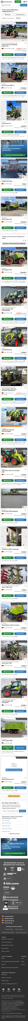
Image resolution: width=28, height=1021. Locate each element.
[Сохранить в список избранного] (25, 43)
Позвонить (21, 54)
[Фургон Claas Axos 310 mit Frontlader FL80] (14, 458)
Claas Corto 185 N (6, 823)
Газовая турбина (9, 929)
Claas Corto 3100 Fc (7, 828)
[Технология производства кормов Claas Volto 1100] (14, 650)
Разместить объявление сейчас (14, 155)
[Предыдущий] (2, 32)
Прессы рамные (19, 929)
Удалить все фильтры (9, 18)
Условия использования (20, 1017)
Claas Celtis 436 (6, 820)
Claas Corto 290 (6, 825)
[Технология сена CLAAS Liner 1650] (14, 168)
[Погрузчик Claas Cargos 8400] (14, 728)
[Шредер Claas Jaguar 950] (14, 257)
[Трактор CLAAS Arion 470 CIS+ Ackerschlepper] (14, 417)
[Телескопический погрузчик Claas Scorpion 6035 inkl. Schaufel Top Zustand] (14, 376)
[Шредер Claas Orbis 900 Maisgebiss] (14, 498)
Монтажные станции (21, 932)
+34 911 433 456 (8, 923)
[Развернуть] (14, 60)
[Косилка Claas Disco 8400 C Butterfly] (14, 536)
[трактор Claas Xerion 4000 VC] (14, 72)
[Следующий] (25, 32)
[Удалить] (19, 5)
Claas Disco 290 (6, 831)
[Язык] (24, 1)
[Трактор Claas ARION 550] (14, 337)
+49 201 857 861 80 (9, 921)
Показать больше (15, 833)
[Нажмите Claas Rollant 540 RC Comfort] (14, 612)
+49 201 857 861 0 (8, 918)
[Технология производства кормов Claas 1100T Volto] (14, 574)
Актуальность (21, 14)
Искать (24, 5)
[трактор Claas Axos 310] (14, 110)
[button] (26, 1)
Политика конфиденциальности (8, 1017)
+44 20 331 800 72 (8, 916)
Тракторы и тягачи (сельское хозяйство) (14, 243)
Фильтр (8, 14)
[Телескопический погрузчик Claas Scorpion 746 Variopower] (14, 688)
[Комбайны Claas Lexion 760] (14, 206)
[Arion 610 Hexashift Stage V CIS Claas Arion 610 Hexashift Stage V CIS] (14, 32)
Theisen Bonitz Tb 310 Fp (8, 932)
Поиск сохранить (14, 796)
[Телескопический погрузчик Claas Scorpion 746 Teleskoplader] (14, 296)
